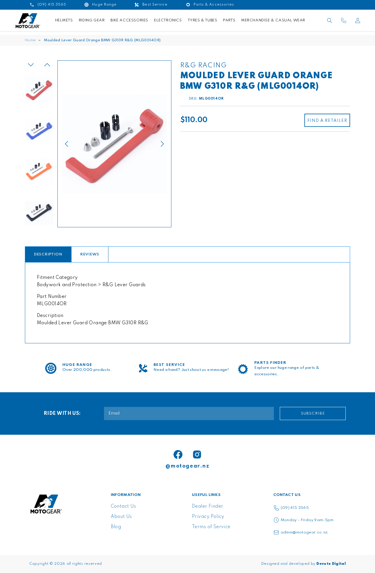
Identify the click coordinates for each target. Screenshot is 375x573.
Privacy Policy (208, 516)
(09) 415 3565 (295, 508)
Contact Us (123, 506)
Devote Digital (331, 564)
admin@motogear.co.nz (304, 532)
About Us (121, 516)
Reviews (89, 254)
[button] (329, 20)
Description (48, 254)
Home (30, 40)
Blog (116, 527)
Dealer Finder (207, 506)
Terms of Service (211, 527)
